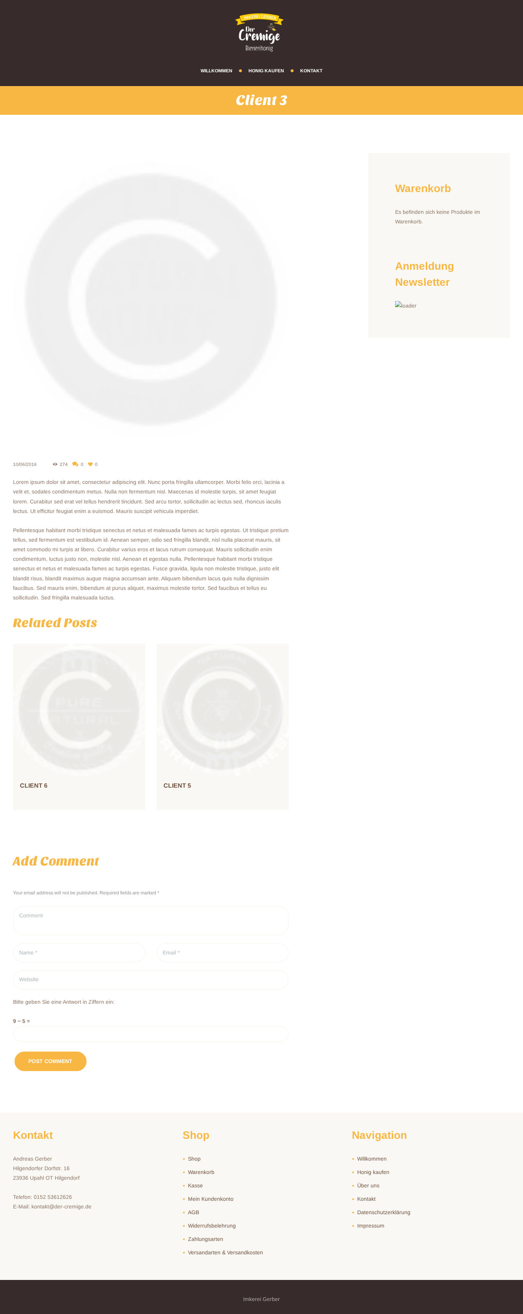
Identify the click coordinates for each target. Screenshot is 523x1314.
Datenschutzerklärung (383, 1212)
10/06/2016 (25, 464)
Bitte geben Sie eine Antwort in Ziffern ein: (63, 1002)
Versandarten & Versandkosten (225, 1252)
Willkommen (372, 1159)
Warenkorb (201, 1172)
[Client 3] (151, 301)
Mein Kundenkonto (211, 1199)
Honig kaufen (373, 1172)
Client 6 (33, 785)
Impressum (370, 1226)
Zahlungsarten (205, 1239)
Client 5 (177, 785)
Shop (194, 1159)
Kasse (195, 1185)
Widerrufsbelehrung (212, 1226)
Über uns (368, 1185)
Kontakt (366, 1199)
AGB (193, 1212)
